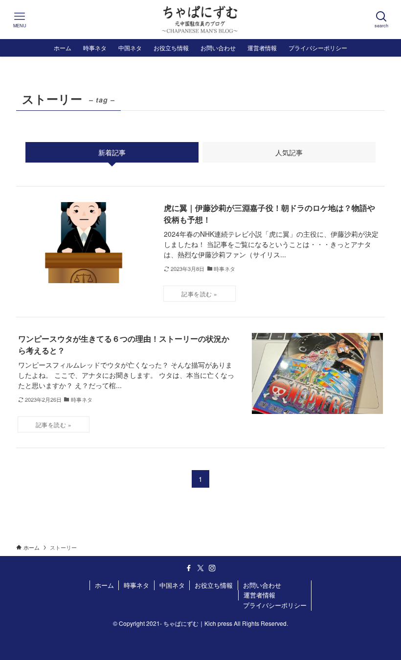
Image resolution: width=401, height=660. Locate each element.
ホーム (104, 585)
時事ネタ (136, 585)
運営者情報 (259, 594)
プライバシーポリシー (275, 605)
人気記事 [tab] (289, 152)
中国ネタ (172, 585)
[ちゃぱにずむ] (200, 19)
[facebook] (188, 568)
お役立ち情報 (214, 585)
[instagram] (212, 568)
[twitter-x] (200, 568)
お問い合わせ (262, 585)
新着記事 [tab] (112, 152)
